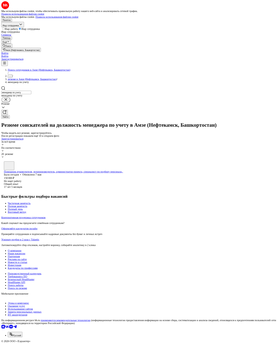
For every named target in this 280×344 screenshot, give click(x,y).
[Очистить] (5, 99)
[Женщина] (9, 165)
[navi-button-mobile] (4, 63)
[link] (6, 46)
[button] (4, 53)
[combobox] (16, 92)
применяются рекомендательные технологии (65, 320)
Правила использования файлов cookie (56, 17)
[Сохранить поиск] (4, 112)
